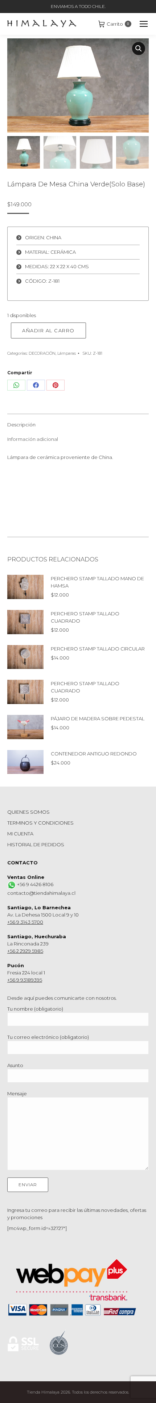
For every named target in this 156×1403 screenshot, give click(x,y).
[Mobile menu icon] (144, 24)
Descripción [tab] (21, 424)
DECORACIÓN (42, 353)
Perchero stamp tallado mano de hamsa (97, 582)
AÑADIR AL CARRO (48, 330)
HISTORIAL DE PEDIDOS (35, 844)
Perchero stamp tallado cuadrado (85, 617)
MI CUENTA (20, 834)
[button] (138, 48)
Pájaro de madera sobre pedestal (97, 718)
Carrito (118, 24)
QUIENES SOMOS (28, 812)
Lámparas (66, 353)
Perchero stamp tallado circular (98, 649)
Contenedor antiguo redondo (94, 754)
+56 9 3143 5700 (25, 922)
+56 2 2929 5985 (25, 951)
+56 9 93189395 (24, 980)
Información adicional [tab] (32, 439)
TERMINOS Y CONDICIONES (40, 823)
